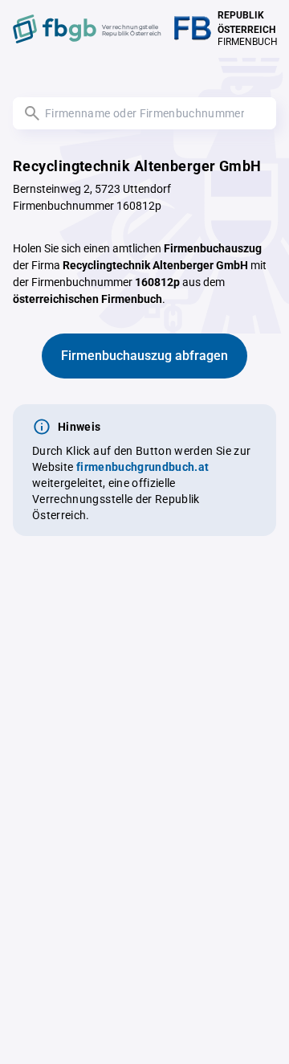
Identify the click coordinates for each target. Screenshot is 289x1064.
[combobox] (144, 113)
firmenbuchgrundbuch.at (143, 466)
